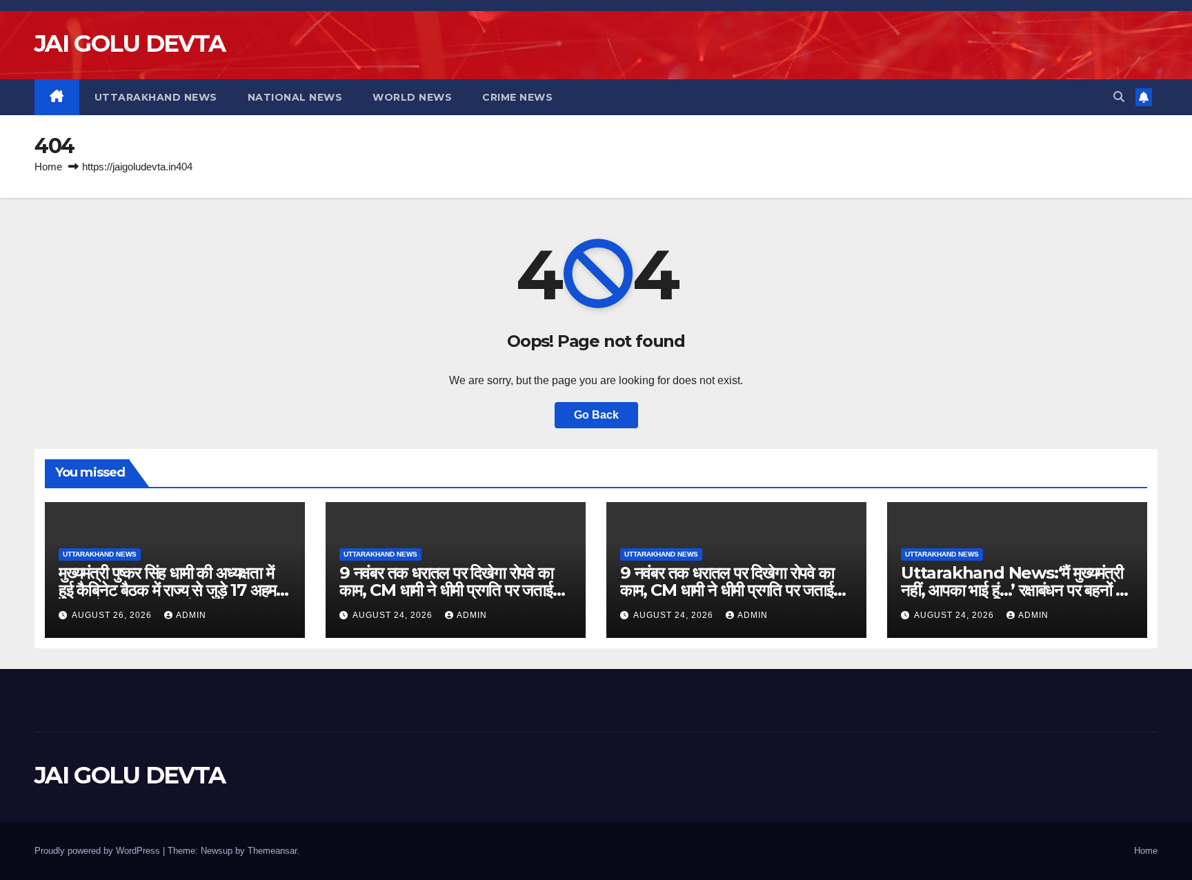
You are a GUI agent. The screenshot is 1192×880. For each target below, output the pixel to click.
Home (48, 166)
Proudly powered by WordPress (98, 851)
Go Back (596, 415)
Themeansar (272, 851)
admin (191, 615)
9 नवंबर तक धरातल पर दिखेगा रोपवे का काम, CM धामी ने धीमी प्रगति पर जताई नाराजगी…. (446, 590)
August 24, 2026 (393, 615)
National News (295, 97)
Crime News (517, 97)
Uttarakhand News (156, 97)
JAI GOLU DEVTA (129, 43)
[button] (1118, 97)
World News (412, 97)
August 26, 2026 (113, 615)
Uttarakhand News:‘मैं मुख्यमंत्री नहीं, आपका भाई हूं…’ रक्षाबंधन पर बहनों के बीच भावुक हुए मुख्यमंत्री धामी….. (1014, 590)
